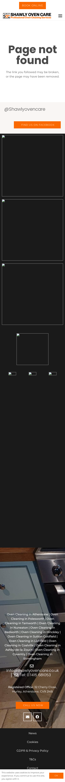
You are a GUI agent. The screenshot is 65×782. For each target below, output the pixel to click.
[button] (60, 16)
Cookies (32, 742)
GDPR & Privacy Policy (32, 750)
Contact (32, 768)
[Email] (27, 717)
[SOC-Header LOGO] (27, 16)
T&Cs (32, 759)
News (33, 733)
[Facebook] (37, 717)
